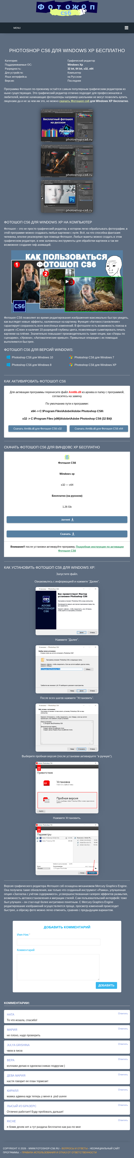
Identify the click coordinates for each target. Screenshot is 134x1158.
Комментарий (26, 950)
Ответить (123, 1013)
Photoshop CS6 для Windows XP (95, 364)
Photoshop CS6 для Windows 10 (32, 357)
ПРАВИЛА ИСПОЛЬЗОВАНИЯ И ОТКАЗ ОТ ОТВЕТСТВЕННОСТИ (59, 1152)
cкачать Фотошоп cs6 (74, 101)
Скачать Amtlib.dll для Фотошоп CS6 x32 (37, 428)
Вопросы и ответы (75, 1148)
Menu (17, 28)
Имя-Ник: (23, 934)
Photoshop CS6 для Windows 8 (31, 364)
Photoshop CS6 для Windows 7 (94, 357)
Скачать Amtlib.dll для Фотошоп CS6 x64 (99, 428)
